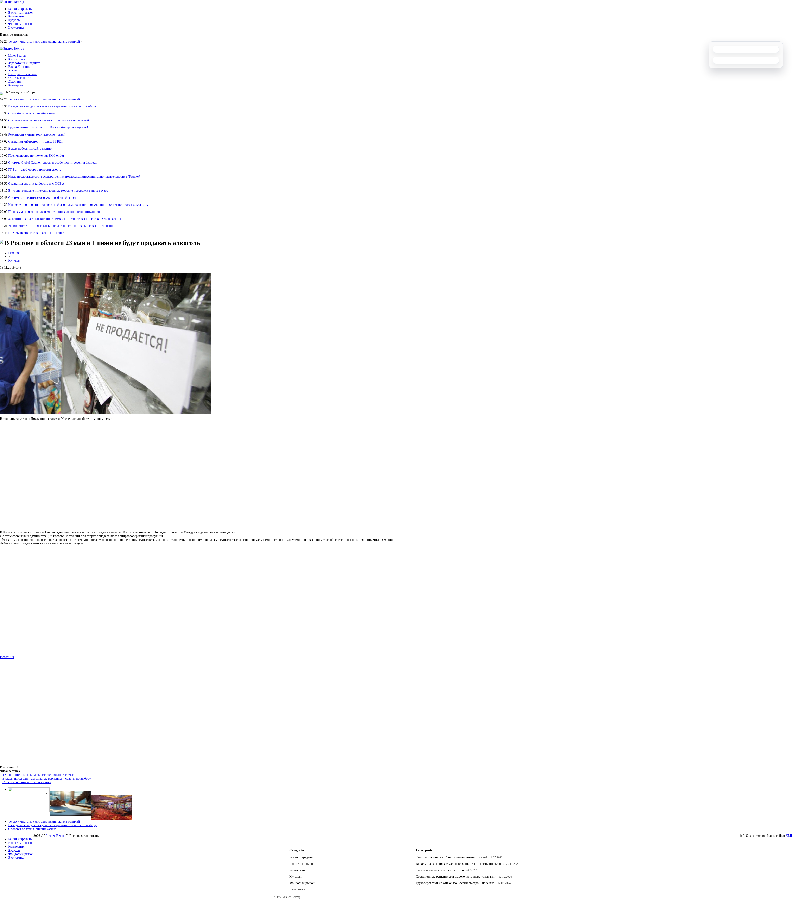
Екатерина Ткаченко (22, 74)
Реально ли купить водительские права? (36, 134)
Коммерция (16, 16)
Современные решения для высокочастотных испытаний (48, 120)
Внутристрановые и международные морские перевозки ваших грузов (58, 190)
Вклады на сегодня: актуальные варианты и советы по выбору (52, 106)
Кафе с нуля (16, 59)
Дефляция (15, 81)
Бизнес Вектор (56, 835)
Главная (13, 253)
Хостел (13, 70)
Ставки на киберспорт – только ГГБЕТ (35, 141)
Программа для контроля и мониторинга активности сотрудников (54, 211)
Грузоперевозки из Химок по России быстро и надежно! (48, 127)
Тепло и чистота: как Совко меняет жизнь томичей (44, 41)
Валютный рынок (20, 12)
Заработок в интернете (24, 63)
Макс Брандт (17, 55)
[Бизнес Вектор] (12, 2)
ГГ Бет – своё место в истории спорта (34, 169)
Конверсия (15, 85)
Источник (7, 657)
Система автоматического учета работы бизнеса (42, 197)
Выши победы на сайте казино (30, 148)
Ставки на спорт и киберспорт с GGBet (36, 183)
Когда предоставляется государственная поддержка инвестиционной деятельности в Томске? (74, 176)
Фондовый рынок (20, 23)
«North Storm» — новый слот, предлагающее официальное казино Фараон (60, 225)
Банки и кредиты (20, 9)
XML (789, 835)
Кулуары (14, 20)
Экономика (16, 27)
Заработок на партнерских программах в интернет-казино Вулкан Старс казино (64, 218)
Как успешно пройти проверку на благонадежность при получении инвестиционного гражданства (78, 204)
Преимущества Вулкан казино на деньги (37, 232)
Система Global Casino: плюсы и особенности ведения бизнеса (52, 162)
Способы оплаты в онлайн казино (32, 113)
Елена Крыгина (19, 66)
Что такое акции (19, 78)
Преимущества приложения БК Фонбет (36, 155)
